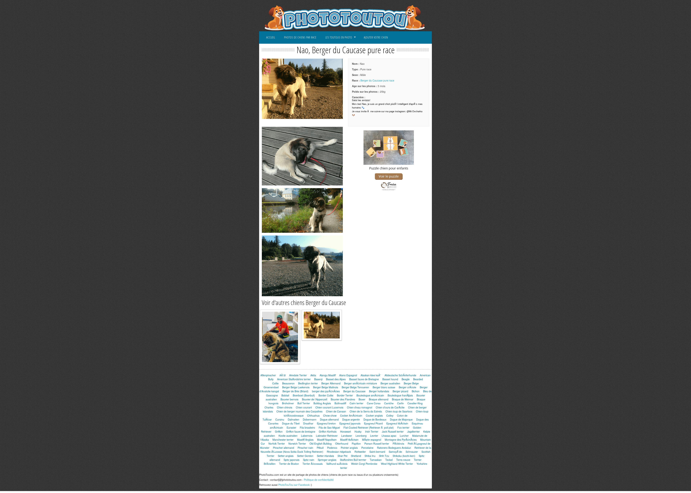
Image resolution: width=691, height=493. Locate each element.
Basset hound (390, 379)
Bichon (415, 391)
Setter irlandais (325, 456)
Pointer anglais (349, 447)
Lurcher (404, 435)
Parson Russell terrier (376, 443)
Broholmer (288, 403)
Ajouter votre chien (376, 37)
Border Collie (326, 395)
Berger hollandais (379, 391)
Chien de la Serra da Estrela (366, 411)
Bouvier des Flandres (343, 399)
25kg (368, 91)
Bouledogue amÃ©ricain (370, 395)
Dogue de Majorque (401, 419)
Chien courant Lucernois (329, 407)
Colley (389, 415)
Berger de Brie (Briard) (295, 391)
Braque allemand (378, 399)
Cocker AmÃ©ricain (351, 415)
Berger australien (390, 383)
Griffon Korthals (328, 431)
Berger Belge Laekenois (296, 387)
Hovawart (345, 431)
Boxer (362, 399)
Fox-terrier (403, 427)
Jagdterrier (413, 431)
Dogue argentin (351, 419)
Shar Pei (342, 456)
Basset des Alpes (336, 379)
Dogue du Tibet (291, 423)
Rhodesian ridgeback (339, 451)
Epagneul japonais (349, 423)
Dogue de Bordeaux (374, 419)
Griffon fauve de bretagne (300, 431)
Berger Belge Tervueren (355, 387)
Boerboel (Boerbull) (304, 395)
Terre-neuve (403, 460)
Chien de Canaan (336, 411)
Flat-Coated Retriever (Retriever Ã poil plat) (369, 427)
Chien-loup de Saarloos (398, 411)
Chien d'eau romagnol (359, 407)
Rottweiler (360, 451)
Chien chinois (284, 407)
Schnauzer (412, 451)
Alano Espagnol (348, 375)
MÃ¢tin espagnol (371, 439)
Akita (313, 375)
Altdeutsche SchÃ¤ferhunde (400, 375)
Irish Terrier (371, 431)
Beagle (406, 379)
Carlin (400, 403)
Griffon (279, 431)
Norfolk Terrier (276, 443)
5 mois (368, 86)
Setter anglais (285, 456)
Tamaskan (376, 460)
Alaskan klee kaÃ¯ (371, 375)
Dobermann (309, 419)
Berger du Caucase (354, 391)
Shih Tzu (384, 456)
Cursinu (279, 419)
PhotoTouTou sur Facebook (294, 485)
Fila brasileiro (307, 427)
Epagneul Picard (373, 423)
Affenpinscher (268, 375)
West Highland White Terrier (397, 463)
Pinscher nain (305, 447)
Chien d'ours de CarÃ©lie (390, 407)
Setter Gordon (305, 456)
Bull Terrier (303, 403)
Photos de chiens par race (300, 37)
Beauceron (288, 383)
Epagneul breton (326, 423)
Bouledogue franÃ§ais (400, 395)
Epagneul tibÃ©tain (397, 423)
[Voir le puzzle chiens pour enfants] (388, 190)
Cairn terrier (356, 403)
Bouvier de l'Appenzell (314, 399)
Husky (358, 431)
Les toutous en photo (338, 37)
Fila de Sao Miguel (329, 427)
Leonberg (361, 435)
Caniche (389, 403)
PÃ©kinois (398, 443)
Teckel (389, 460)
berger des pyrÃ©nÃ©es (326, 391)
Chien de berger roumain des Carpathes (299, 411)
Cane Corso (374, 403)
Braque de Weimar (402, 399)
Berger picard (400, 391)
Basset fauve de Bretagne (364, 379)
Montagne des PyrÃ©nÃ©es (401, 439)
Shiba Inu (370, 456)
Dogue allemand (329, 419)
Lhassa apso (389, 435)
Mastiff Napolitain (327, 439)
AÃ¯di (282, 375)
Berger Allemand (330, 383)
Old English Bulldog (321, 443)
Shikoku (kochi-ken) (404, 456)
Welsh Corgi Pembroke (364, 463)
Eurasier (291, 427)
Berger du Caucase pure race (377, 80)
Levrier (374, 435)
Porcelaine (367, 447)
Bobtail (285, 395)
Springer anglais (327, 460)
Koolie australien (288, 435)
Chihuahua (313, 415)
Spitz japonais (291, 460)
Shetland (356, 456)
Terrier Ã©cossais (312, 463)
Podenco (332, 447)
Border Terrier (345, 395)
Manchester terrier (282, 439)
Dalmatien (293, 419)
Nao (358, 63)
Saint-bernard (377, 451)
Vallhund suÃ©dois (336, 463)
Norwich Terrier (297, 443)
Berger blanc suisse (384, 387)
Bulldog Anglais (322, 403)
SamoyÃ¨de (395, 451)
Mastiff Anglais (305, 439)
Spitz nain (308, 460)
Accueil (270, 37)
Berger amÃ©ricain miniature (360, 383)
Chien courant (304, 407)
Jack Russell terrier (393, 431)
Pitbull (320, 447)
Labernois (306, 435)
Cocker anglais (374, 415)
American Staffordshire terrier (294, 379)
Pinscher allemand (283, 447)
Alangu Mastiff (328, 375)
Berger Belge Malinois (325, 387)
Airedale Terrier (298, 375)
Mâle (359, 75)
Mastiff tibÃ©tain (349, 439)
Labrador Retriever (327, 435)
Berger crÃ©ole (407, 387)
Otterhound (341, 443)
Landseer (346, 435)
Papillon (356, 443)
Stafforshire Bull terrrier (353, 460)
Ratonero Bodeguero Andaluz (394, 447)
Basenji (318, 379)
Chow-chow (330, 415)
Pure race (361, 69)
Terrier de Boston (289, 463)
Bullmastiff (340, 403)
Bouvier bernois (289, 399)
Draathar (308, 423)
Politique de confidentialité (319, 479)
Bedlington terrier (308, 383)
